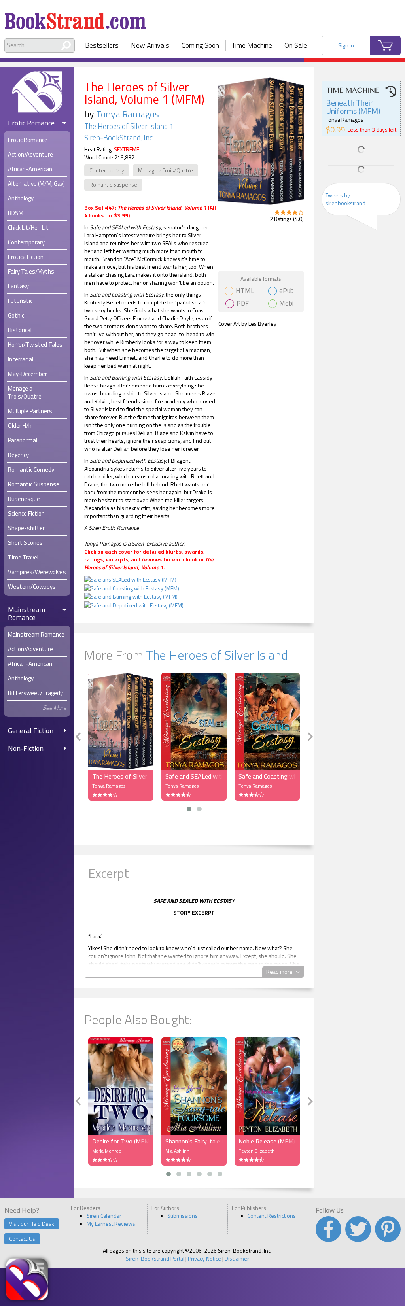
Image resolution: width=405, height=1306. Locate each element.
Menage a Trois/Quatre (165, 170)
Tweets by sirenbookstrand (345, 199)
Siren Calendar (104, 1215)
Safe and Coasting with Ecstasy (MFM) (267, 776)
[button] (189, 809)
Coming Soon (200, 45)
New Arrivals (150, 45)
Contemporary (106, 170)
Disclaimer (237, 1258)
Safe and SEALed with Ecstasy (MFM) (194, 776)
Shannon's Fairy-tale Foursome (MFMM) (194, 1141)
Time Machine (252, 45)
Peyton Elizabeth (256, 1151)
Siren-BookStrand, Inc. (119, 137)
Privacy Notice (204, 1258)
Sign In (346, 45)
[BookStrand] (75, 17)
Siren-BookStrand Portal (155, 1258)
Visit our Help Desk (31, 1223)
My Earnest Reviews (111, 1223)
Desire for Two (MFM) (121, 1141)
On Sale (295, 45)
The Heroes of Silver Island (217, 654)
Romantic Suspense (113, 184)
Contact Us (22, 1238)
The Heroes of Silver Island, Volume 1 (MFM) (121, 776)
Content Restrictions (272, 1215)
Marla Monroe (106, 1151)
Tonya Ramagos (127, 114)
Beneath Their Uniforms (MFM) (353, 106)
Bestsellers (102, 45)
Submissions (182, 1215)
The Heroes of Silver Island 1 (128, 126)
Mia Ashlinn (177, 1151)
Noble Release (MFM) (266, 1141)
